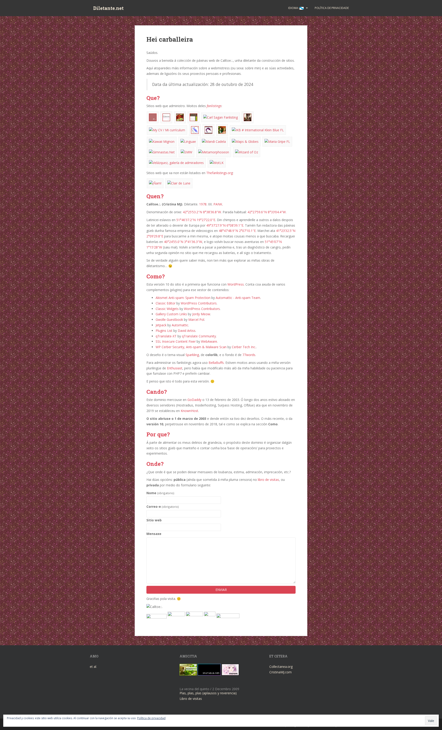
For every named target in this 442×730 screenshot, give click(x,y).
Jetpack (161, 325)
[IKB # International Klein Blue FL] (257, 129)
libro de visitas (268, 479)
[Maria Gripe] (277, 141)
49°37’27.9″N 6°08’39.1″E (224, 225)
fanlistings (214, 106)
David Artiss (186, 330)
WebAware (209, 341)
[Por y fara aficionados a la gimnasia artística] (161, 151)
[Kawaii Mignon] (161, 141)
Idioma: (294, 8)
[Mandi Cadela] (213, 141)
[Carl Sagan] (220, 117)
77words (248, 355)
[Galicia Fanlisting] (195, 129)
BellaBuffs (216, 362)
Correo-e (162, 506)
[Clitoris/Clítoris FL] (247, 117)
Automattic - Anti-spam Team (238, 297)
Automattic (180, 325)
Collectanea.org (281, 666)
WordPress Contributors (199, 303)
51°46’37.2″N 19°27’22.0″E (195, 220)
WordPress (235, 284)
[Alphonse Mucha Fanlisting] (180, 117)
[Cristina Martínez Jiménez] (167, 129)
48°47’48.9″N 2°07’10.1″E (237, 230)
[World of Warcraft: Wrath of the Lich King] (216, 162)
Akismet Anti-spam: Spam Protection (183, 297)
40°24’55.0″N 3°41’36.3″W (183, 241)
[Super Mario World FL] (186, 151)
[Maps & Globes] (245, 141)
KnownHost (189, 411)
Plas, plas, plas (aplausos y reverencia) (208, 693)
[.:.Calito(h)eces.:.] (166, 117)
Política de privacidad (151, 718)
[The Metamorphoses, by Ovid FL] (214, 151)
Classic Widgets (167, 309)
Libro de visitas (191, 698)
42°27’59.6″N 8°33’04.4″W (266, 212)
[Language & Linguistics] (188, 141)
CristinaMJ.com (280, 672)
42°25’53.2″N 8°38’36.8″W (202, 212)
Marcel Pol (196, 319)
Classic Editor (165, 303)
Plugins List (164, 330)
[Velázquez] (176, 162)
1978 (202, 204)
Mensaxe (153, 533)
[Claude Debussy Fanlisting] (179, 183)
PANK (217, 204)
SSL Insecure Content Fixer (176, 341)
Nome (160, 493)
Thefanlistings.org (219, 173)
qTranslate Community (199, 336)
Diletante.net (108, 8)
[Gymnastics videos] (208, 129)
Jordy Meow (201, 314)
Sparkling (192, 355)
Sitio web (154, 520)
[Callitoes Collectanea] (193, 117)
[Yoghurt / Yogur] (155, 183)
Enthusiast (174, 368)
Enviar (221, 589)
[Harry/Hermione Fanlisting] (222, 129)
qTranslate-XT (166, 336)
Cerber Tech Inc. (244, 347)
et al (93, 666)
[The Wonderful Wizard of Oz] (247, 151)
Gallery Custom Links (171, 314)
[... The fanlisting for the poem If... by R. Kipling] (152, 117)
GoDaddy (194, 399)
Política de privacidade (332, 8)
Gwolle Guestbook (169, 319)
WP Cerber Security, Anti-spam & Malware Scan (191, 347)
